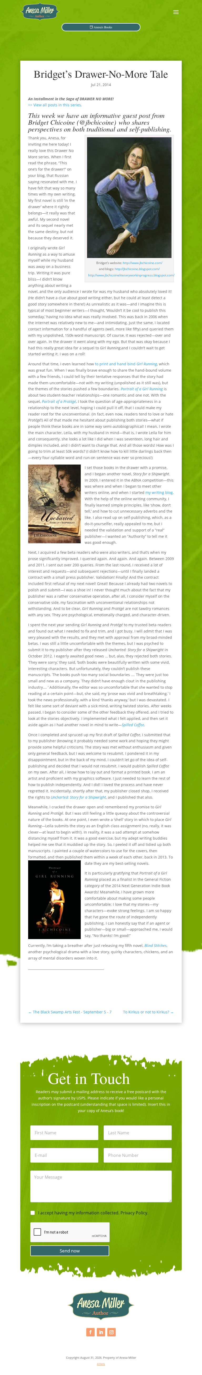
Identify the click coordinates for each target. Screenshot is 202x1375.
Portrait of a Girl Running (142, 388)
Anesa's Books (103, 27)
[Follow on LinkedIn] (101, 1332)
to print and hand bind (126, 363)
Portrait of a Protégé (59, 401)
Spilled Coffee (133, 724)
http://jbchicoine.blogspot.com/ (137, 269)
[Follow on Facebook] (90, 1332)
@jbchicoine (96, 122)
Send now (70, 1251)
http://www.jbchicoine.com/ (142, 263)
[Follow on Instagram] (111, 1332)
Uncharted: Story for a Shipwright (78, 797)
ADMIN (101, 1364)
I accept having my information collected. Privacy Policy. (93, 1213)
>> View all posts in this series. (55, 104)
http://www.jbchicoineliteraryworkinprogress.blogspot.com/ (131, 275)
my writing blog (159, 492)
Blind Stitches (155, 945)
